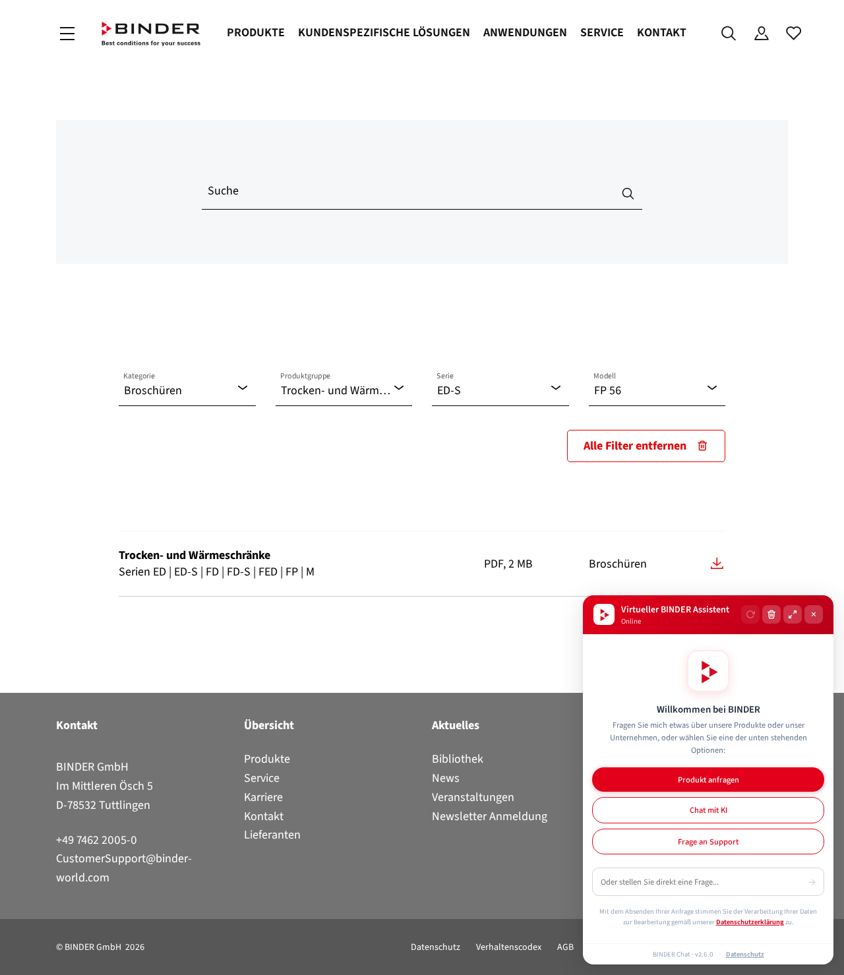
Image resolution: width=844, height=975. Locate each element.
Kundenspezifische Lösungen (384, 32)
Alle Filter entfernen (635, 446)
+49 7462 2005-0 (96, 840)
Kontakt (661, 32)
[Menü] (67, 34)
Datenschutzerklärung (750, 921)
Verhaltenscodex (508, 947)
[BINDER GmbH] (151, 34)
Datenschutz (435, 947)
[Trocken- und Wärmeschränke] (717, 563)
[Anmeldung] (761, 33)
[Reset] (750, 614)
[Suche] (729, 33)
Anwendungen (525, 32)
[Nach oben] (14, 957)
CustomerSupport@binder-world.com (124, 867)
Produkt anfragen (708, 779)
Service (602, 32)
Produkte (256, 32)
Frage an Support (708, 841)
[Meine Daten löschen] (771, 614)
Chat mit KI (708, 809)
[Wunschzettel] (793, 33)
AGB (565, 947)
